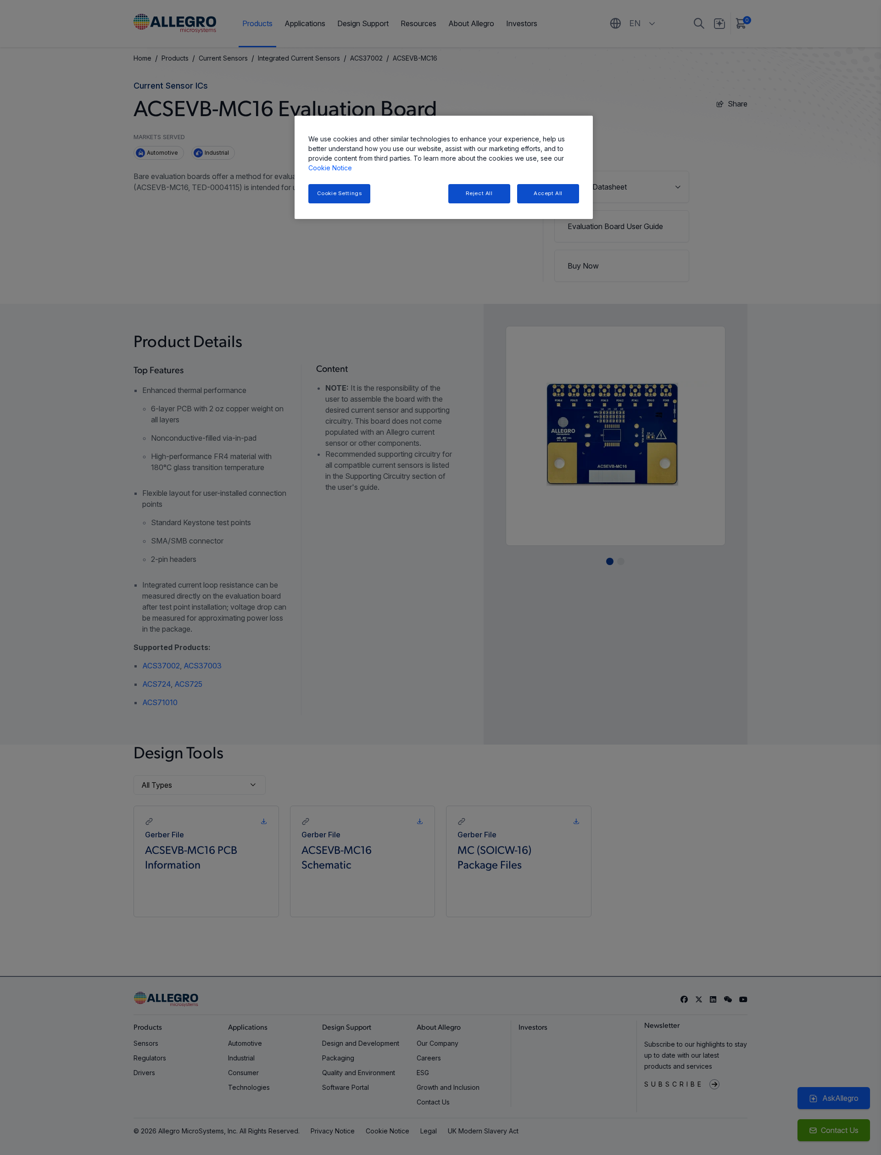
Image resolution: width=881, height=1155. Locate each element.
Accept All (548, 193)
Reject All (479, 193)
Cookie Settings (339, 193)
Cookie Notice (330, 168)
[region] (444, 167)
